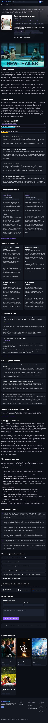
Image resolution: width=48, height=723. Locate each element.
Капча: (27, 602)
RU (40, 1)
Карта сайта (21, 704)
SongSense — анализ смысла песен (42, 705)
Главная (20, 702)
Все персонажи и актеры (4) (8, 238)
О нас (29, 703)
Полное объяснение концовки (9, 416)
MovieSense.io (4, 4)
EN (42, 1)
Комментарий (6, 607)
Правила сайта (31, 705)
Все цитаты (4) (5, 356)
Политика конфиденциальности (32, 708)
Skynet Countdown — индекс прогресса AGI (43, 709)
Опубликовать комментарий (11, 618)
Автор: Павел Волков (42, 712)
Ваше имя (5, 602)
